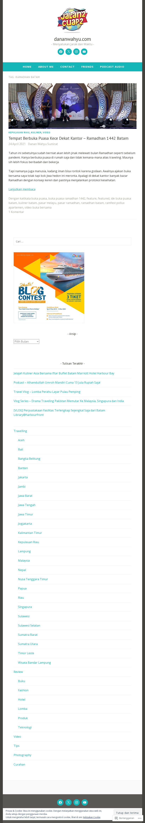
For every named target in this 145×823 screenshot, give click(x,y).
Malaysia (24, 560)
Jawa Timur (25, 514)
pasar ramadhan (69, 203)
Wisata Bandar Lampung (34, 663)
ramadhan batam (92, 203)
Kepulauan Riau (19, 132)
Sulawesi (24, 616)
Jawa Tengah (26, 505)
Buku (21, 681)
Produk (23, 718)
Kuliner (36, 132)
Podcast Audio (112, 66)
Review (18, 672)
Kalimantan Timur (30, 533)
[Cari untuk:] (72, 241)
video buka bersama (38, 207)
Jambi (21, 486)
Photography (22, 755)
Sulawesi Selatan (29, 625)
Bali (20, 449)
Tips (16, 746)
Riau (21, 598)
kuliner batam (27, 203)
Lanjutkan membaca (21, 189)
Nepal (22, 570)
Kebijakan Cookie (91, 817)
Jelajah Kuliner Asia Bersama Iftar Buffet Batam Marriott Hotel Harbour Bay (64, 373)
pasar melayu (47, 203)
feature (92, 198)
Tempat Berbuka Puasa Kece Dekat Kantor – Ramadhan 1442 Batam (68, 138)
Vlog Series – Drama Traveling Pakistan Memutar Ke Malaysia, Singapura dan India (69, 401)
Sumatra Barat (27, 635)
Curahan (19, 764)
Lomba (22, 709)
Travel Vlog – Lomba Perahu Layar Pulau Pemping (47, 392)
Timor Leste (26, 653)
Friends (87, 66)
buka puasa (39, 198)
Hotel (21, 699)
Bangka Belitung (29, 459)
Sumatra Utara (28, 644)
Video (46, 132)
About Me (46, 66)
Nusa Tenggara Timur (33, 579)
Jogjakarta (25, 524)
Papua (22, 588)
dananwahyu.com (72, 38)
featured (103, 198)
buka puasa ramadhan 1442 (66, 198)
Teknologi (25, 727)
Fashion (23, 690)
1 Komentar (16, 212)
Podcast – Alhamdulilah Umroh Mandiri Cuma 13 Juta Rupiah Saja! (57, 382)
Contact (67, 66)
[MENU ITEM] (60, 802)
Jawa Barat (25, 496)
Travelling (20, 431)
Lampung (24, 551)
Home (27, 66)
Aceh (21, 440)
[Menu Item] (61, 51)
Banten (23, 468)
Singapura (25, 607)
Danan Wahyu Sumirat (43, 144)
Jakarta (23, 477)
